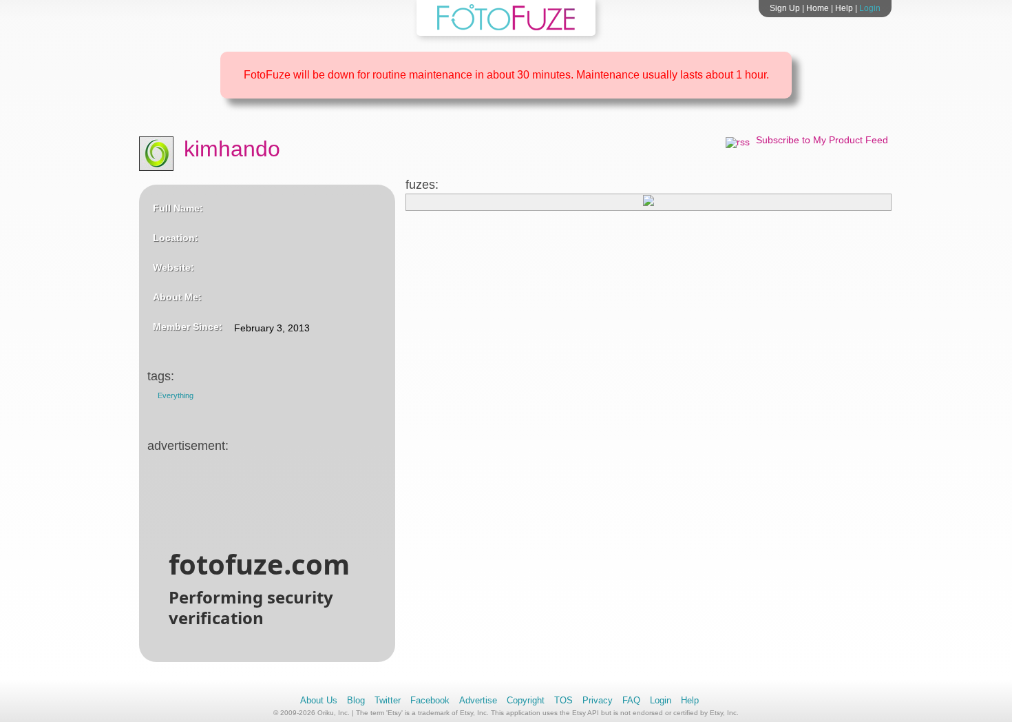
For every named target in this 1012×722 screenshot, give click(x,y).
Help (844, 8)
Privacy (597, 700)
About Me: (177, 296)
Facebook (430, 700)
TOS (563, 700)
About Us (318, 700)
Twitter (388, 700)
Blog (356, 700)
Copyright (526, 700)
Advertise (478, 700)
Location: (175, 237)
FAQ (631, 700)
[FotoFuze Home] (506, 27)
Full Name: (178, 208)
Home (817, 8)
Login (870, 8)
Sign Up (785, 8)
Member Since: (187, 326)
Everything (175, 395)
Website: (173, 267)
